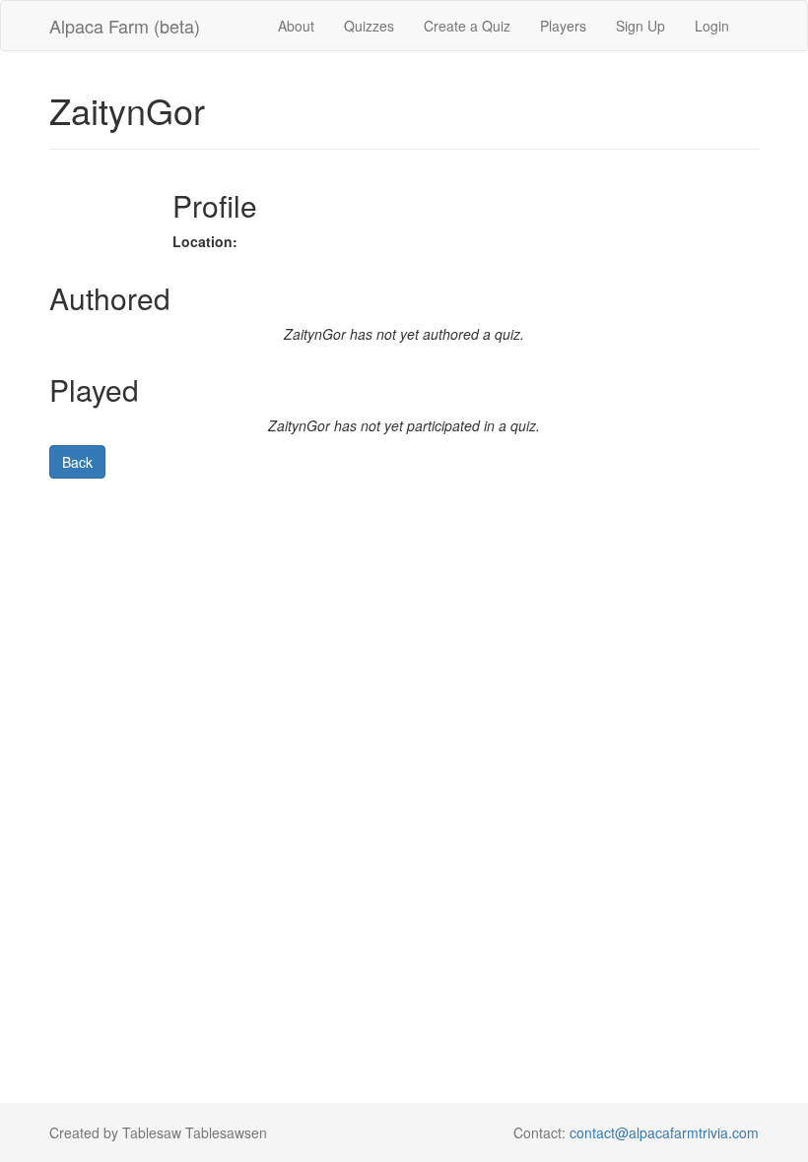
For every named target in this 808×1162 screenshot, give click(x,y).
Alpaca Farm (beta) (124, 25)
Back (77, 462)
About (296, 25)
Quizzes (369, 25)
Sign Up (640, 25)
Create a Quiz (467, 25)
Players (563, 25)
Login (712, 25)
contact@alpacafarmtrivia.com (664, 1132)
